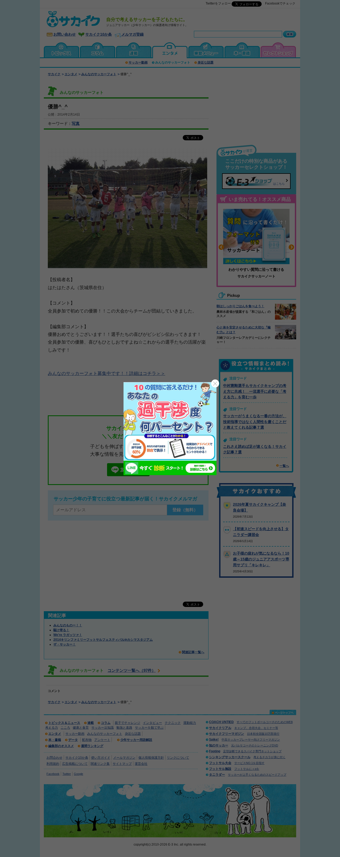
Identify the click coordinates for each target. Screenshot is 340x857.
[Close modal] (215, 383)
